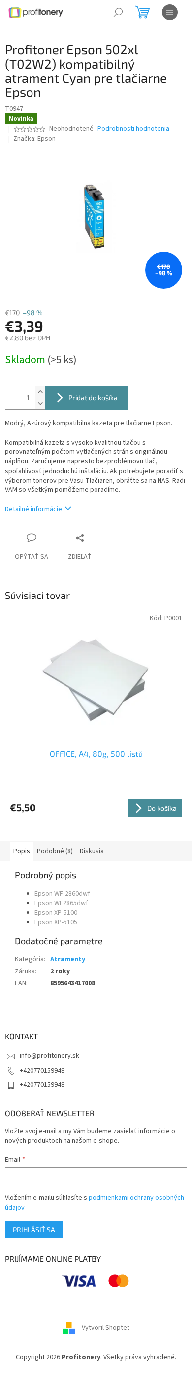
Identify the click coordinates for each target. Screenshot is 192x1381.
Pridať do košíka (93, 397)
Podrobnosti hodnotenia (133, 129)
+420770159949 (42, 1071)
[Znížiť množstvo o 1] (40, 403)
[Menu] (170, 12)
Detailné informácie (33, 509)
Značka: (34, 139)
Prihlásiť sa (34, 1229)
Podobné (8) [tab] (55, 851)
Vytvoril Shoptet (105, 1328)
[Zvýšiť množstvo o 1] (40, 392)
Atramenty (67, 959)
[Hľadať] (118, 12)
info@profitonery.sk (49, 1056)
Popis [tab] (21, 851)
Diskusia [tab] (92, 851)
